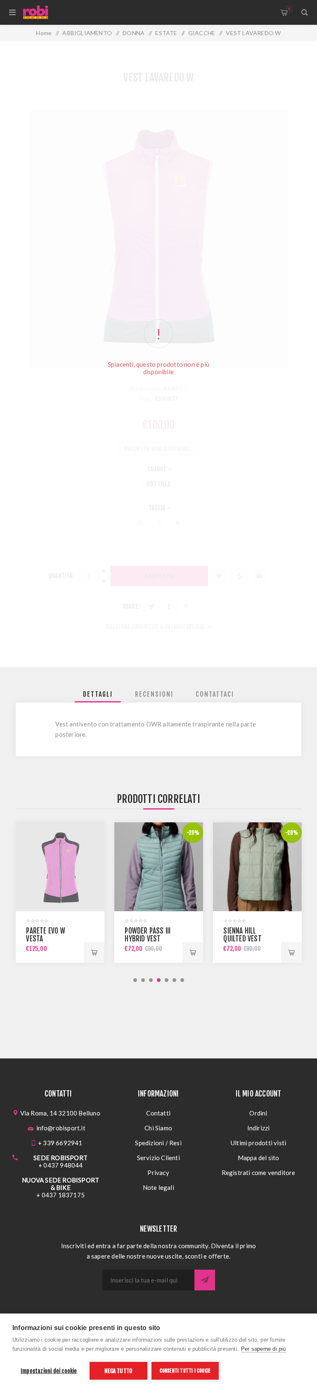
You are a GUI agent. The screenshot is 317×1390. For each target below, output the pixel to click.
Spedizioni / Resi (158, 1142)
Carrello (289, 9)
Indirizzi (258, 1128)
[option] (60, 892)
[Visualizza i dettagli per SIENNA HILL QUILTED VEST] (257, 866)
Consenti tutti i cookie (185, 1371)
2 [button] (143, 980)
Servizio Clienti (158, 1157)
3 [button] (151, 980)
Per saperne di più (263, 1349)
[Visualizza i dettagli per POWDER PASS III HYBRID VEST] (158, 866)
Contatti (158, 1113)
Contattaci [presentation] (215, 694)
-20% (193, 832)
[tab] (98, 694)
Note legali (158, 1187)
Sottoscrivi (204, 1280)
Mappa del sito (258, 1157)
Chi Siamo (158, 1128)
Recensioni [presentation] (154, 694)
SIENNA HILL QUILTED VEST (242, 935)
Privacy (158, 1172)
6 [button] (174, 980)
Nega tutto (118, 1370)
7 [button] (182, 980)
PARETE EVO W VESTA (45, 935)
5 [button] (166, 980)
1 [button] (135, 980)
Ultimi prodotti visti (258, 1142)
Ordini (258, 1113)
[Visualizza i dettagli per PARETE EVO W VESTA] (60, 866)
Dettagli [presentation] (98, 694)
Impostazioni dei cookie (49, 1370)
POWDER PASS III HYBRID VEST (147, 935)
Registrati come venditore (259, 1172)
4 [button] (159, 980)
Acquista (94, 952)
